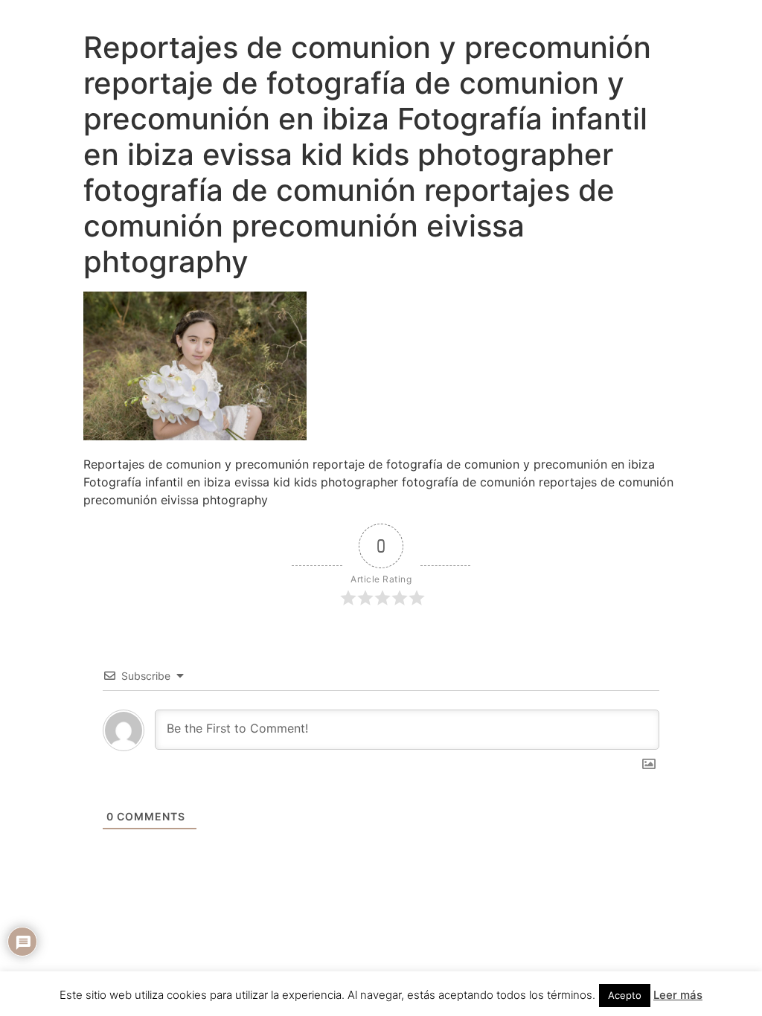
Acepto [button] (624, 995)
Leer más (677, 995)
